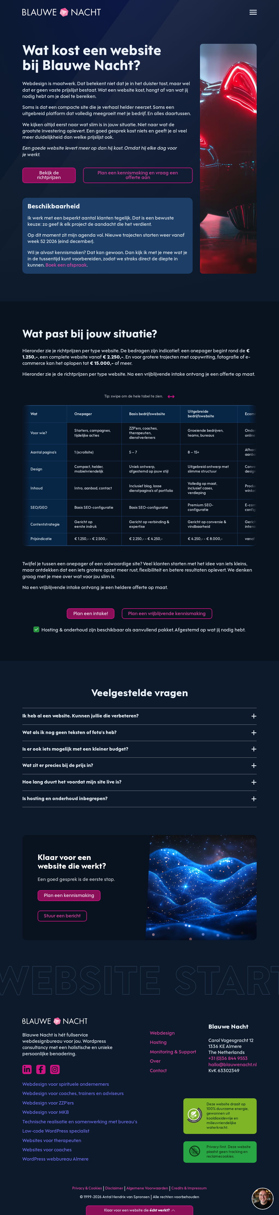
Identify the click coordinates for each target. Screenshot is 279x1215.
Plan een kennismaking (69, 895)
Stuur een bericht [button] (62, 916)
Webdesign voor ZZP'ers (48, 1103)
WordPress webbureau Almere (55, 1159)
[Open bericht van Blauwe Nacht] (263, 1199)
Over (155, 1061)
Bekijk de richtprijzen (49, 175)
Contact (158, 1071)
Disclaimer (114, 1188)
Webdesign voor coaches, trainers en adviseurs (73, 1093)
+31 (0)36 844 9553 (228, 1058)
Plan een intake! (90, 614)
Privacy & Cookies (87, 1188)
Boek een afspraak (66, 265)
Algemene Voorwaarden (147, 1188)
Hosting (158, 1042)
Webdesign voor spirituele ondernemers (65, 1084)
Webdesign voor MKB (45, 1112)
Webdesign (162, 1033)
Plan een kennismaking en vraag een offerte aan (138, 175)
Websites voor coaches (47, 1150)
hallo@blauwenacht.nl (232, 1065)
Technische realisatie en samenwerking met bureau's (79, 1122)
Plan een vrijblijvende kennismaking (167, 614)
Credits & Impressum (189, 1188)
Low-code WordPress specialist (55, 1131)
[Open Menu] (253, 12)
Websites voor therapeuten (51, 1141)
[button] (139, 716)
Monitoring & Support (173, 1052)
